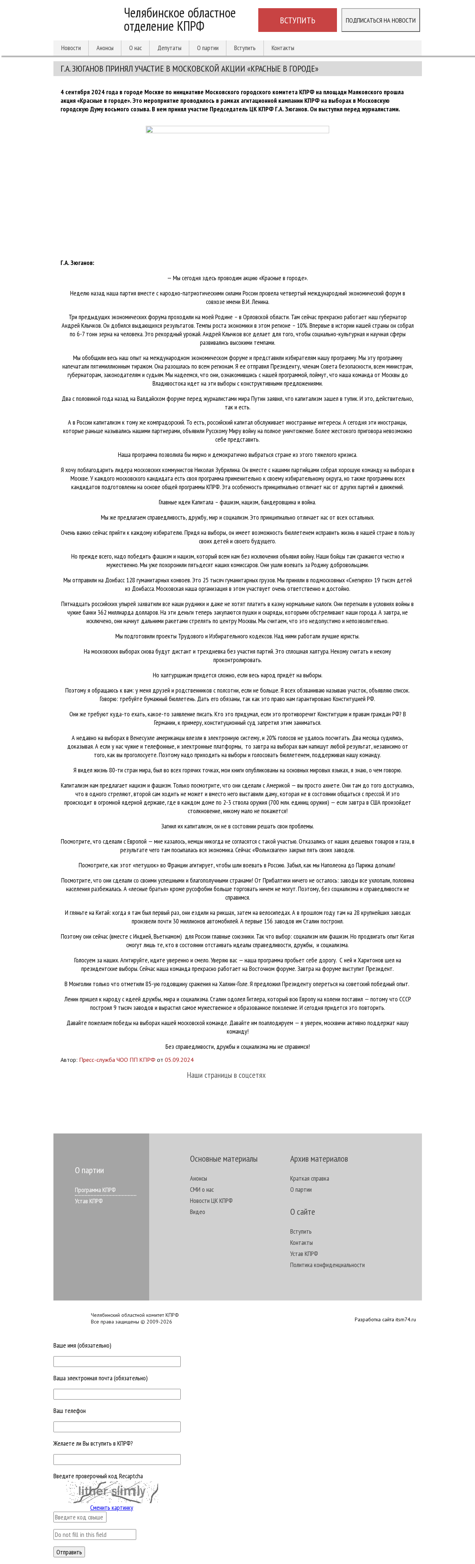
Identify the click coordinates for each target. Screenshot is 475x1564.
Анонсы (105, 47)
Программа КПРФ (95, 1189)
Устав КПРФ (89, 1201)
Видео (197, 1211)
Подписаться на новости (381, 20)
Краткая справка (309, 1178)
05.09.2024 (179, 1059)
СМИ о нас (202, 1189)
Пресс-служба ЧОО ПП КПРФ (117, 1059)
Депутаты (169, 47)
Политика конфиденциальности (327, 1264)
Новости (71, 47)
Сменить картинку (111, 1507)
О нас (135, 47)
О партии (208, 47)
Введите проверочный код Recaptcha (98, 1476)
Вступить (297, 20)
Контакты (283, 47)
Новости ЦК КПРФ (211, 1200)
